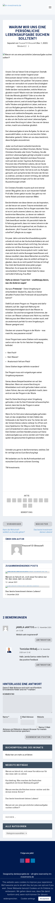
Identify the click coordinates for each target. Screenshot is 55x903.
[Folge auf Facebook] (22, 861)
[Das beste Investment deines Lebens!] (27, 587)
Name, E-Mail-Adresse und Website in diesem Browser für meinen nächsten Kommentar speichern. (27, 729)
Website (40, 717)
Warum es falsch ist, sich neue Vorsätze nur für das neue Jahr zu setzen (26, 578)
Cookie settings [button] (28, 898)
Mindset (20, 46)
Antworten (43, 640)
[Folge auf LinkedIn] (33, 861)
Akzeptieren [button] (44, 899)
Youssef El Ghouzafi (27, 43)
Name (6, 717)
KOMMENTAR (8, 694)
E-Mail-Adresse (27, 718)
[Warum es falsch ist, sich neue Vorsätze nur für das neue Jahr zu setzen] (27, 572)
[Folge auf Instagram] (27, 861)
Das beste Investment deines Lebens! (23, 591)
